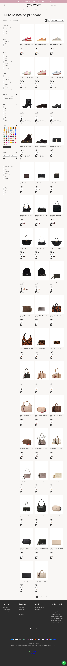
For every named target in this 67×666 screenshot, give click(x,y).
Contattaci (21, 614)
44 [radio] (44, 120)
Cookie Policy (38, 611)
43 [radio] (42, 120)
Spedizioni (21, 607)
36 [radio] (20, 156)
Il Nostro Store (6, 609)
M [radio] (20, 291)
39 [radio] (40, 54)
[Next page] (48, 597)
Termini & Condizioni (39, 607)
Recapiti (34, 659)
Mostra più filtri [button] (7, 146)
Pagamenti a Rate (23, 611)
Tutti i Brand (6, 611)
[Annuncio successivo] (63, 1)
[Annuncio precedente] (3, 1)
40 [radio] (35, 120)
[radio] (21, 51)
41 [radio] (20, 158)
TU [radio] (50, 156)
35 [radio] (20, 120)
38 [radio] (27, 120)
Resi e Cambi (22, 609)
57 (46, 596)
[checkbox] (4, 128)
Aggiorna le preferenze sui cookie (33, 648)
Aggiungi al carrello (32, 25)
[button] (4, 5)
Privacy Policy (38, 609)
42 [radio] (40, 120)
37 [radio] (20, 54)
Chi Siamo (5, 607)
